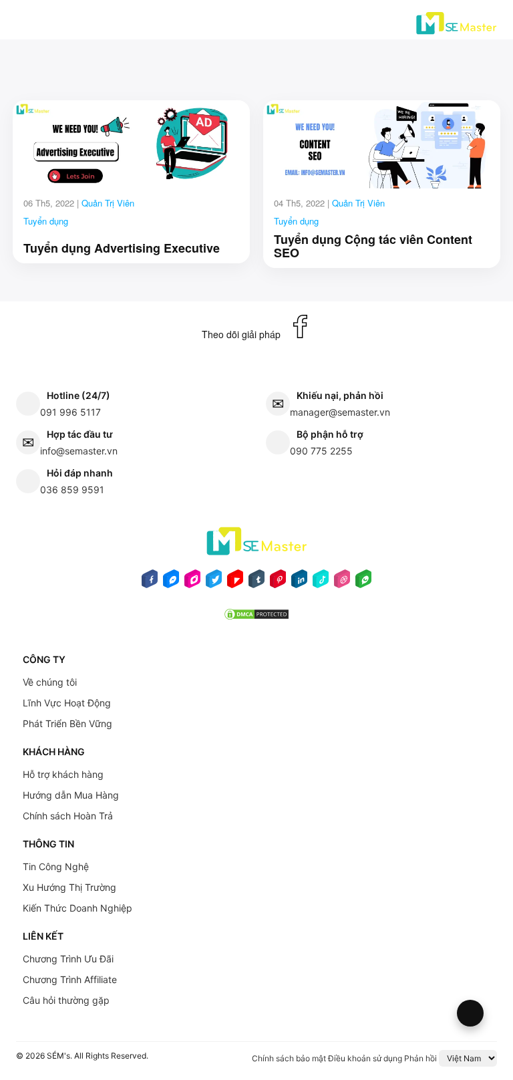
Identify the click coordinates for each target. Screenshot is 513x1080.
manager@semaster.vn (340, 412)
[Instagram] (192, 582)
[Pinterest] (278, 582)
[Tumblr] (256, 582)
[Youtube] (235, 582)
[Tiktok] (320, 582)
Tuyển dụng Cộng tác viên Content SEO (373, 246)
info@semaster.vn (79, 450)
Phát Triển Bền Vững (67, 723)
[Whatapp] (363, 582)
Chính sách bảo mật (289, 1058)
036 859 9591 (72, 489)
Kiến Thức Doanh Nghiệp (77, 908)
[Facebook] (149, 582)
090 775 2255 (321, 450)
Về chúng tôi (50, 682)
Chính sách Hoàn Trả (68, 815)
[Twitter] (213, 582)
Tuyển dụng (45, 221)
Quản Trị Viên (107, 202)
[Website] (342, 582)
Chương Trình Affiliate (70, 979)
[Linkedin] (299, 582)
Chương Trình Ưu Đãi (68, 958)
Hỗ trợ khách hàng (63, 774)
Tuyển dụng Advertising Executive (121, 248)
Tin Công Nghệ (56, 866)
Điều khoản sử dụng (365, 1058)
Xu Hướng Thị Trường (69, 887)
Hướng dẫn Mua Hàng (71, 795)
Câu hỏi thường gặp (66, 1000)
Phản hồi (420, 1058)
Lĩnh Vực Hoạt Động (67, 702)
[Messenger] (171, 582)
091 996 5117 (70, 412)
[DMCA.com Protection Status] (256, 618)
